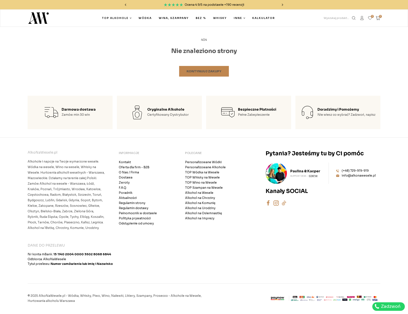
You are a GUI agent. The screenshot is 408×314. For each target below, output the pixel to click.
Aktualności (128, 198)
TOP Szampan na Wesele (204, 188)
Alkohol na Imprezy (199, 218)
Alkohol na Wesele (199, 193)
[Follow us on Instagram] (276, 203)
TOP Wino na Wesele (201, 182)
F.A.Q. (123, 188)
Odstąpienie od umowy (136, 223)
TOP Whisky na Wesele (202, 177)
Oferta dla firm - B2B (134, 167)
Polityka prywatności (135, 218)
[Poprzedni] (125, 5)
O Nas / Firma (129, 172)
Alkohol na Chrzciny (200, 198)
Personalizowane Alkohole (205, 167)
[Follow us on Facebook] (268, 203)
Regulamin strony (132, 203)
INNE (238, 18)
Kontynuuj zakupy (204, 71)
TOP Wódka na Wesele (202, 172)
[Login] (362, 18)
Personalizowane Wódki (203, 162)
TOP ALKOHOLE (115, 18)
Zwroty (124, 182)
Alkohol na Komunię (200, 203)
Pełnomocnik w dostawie (138, 213)
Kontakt (125, 162)
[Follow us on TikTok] (284, 203)
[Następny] (282, 5)
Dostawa (125, 177)
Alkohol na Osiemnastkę (203, 213)
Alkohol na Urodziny (200, 208)
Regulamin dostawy (133, 208)
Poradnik (125, 193)
